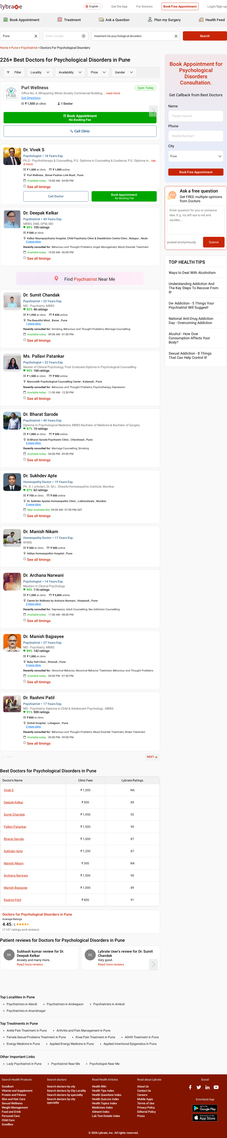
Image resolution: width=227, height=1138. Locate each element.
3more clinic (33, 241)
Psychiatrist (29, 47)
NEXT (150, 756)
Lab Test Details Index (106, 1116)
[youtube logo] (216, 1089)
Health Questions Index (106, 1095)
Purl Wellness (34, 87)
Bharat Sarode (14, 839)
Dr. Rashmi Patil (39, 697)
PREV (9, 756)
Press (141, 1116)
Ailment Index (101, 1111)
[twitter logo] (199, 1089)
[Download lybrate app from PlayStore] (205, 1111)
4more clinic (33, 665)
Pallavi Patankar (15, 826)
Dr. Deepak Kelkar (40, 213)
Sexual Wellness (12, 1103)
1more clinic (33, 323)
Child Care (8, 1120)
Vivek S (9, 790)
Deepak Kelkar (13, 802)
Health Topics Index (104, 1103)
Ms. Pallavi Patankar (43, 356)
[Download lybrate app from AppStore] (205, 1120)
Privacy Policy (146, 1107)
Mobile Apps (145, 1099)
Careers (142, 1095)
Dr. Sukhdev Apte (40, 475)
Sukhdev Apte (13, 851)
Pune (14, 47)
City (171, 146)
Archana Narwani (16, 875)
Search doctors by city (61, 1086)
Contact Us (144, 1090)
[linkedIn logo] (207, 1089)
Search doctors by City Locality (66, 1090)
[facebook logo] (190, 1089)
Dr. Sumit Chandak (41, 295)
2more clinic (33, 443)
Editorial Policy (146, 1111)
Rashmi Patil (12, 900)
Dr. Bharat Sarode (40, 414)
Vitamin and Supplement (17, 1090)
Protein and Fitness (14, 1095)
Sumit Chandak (14, 814)
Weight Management (15, 1107)
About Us (143, 1086)
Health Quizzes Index (105, 1099)
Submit (214, 242)
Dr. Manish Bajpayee (43, 636)
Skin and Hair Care (13, 1099)
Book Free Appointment (180, 6)
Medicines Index (102, 1107)
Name (173, 106)
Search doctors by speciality (65, 1095)
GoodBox (7, 1124)
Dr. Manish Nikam (40, 531)
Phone (173, 126)
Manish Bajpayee (15, 887)
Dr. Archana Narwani (43, 575)
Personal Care (11, 1116)
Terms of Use (145, 1103)
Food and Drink (11, 1111)
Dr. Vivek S (33, 149)
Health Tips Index (103, 1090)
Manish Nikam (13, 863)
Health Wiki (99, 1086)
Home (4, 47)
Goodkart (8, 1086)
